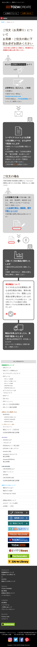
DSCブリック (7, 367)
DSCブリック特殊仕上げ (10, 370)
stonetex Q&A (7, 451)
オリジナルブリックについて (11, 373)
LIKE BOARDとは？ (9, 469)
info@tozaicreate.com (13, 96)
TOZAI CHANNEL (6, 588)
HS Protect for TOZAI (9, 493)
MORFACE (6, 414)
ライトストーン (7, 427)
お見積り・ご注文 (8, 506)
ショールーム (5, 605)
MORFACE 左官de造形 (9, 419)
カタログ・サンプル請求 (10, 503)
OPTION (5, 474)
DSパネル (6, 398)
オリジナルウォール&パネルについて (9, 391)
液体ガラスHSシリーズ (8, 581)
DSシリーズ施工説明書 (10, 407)
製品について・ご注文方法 (11, 429)
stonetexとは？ (7, 440)
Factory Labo (5, 616)
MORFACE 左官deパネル (10, 417)
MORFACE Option (8, 421)
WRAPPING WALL (8, 385)
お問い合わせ (26, 13)
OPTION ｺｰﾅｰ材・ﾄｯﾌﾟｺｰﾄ (10, 448)
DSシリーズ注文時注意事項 (11, 404)
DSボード (6, 395)
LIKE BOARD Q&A (8, 477)
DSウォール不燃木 (8, 383)
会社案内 (4, 602)
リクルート (4, 619)
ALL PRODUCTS (18, 361)
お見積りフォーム (11, 13)
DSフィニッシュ (8, 401)
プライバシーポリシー (8, 609)
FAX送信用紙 (22, 99)
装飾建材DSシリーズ (7, 572)
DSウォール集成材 (8, 378)
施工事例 (4, 591)
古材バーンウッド (8, 472)
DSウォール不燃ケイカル (10, 381)
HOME (2, 22)
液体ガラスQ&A (7, 490)
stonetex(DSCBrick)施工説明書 (9, 460)
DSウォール (6, 376)
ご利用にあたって (6, 607)
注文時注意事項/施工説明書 (11, 432)
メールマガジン (6, 595)
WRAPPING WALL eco (9, 388)
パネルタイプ (7, 442)
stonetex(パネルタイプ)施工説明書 (10, 455)
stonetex (4, 579)
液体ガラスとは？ (8, 488)
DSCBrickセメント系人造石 (11, 445)
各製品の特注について (9, 500)
